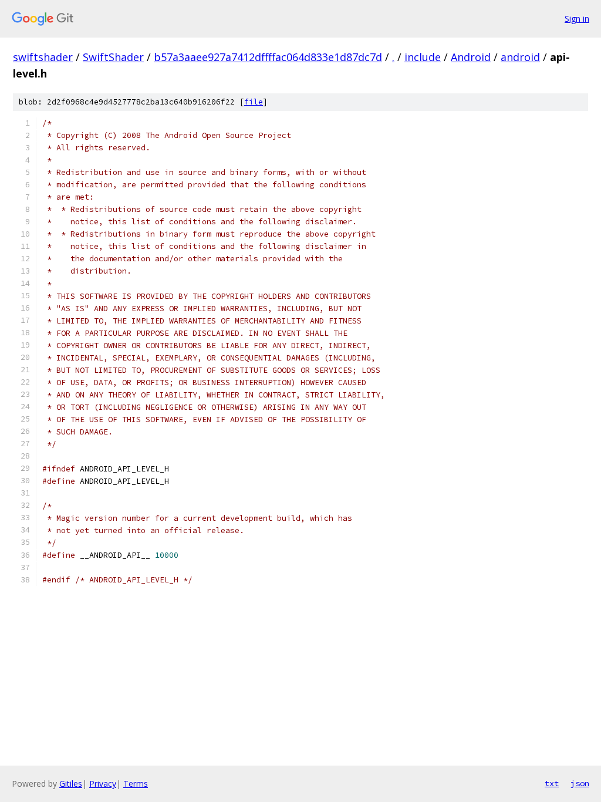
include (422, 57)
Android (471, 57)
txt (552, 783)
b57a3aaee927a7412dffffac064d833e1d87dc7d (268, 57)
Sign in (577, 18)
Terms (135, 783)
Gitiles (70, 783)
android (520, 57)
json (579, 783)
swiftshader (43, 57)
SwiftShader (113, 57)
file (253, 102)
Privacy (102, 783)
